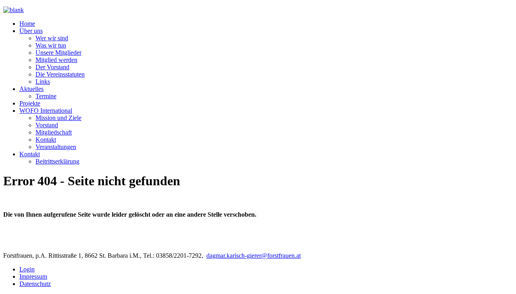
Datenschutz (35, 283)
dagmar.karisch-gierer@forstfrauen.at (253, 255)
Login (27, 269)
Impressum (33, 276)
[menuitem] (27, 23)
